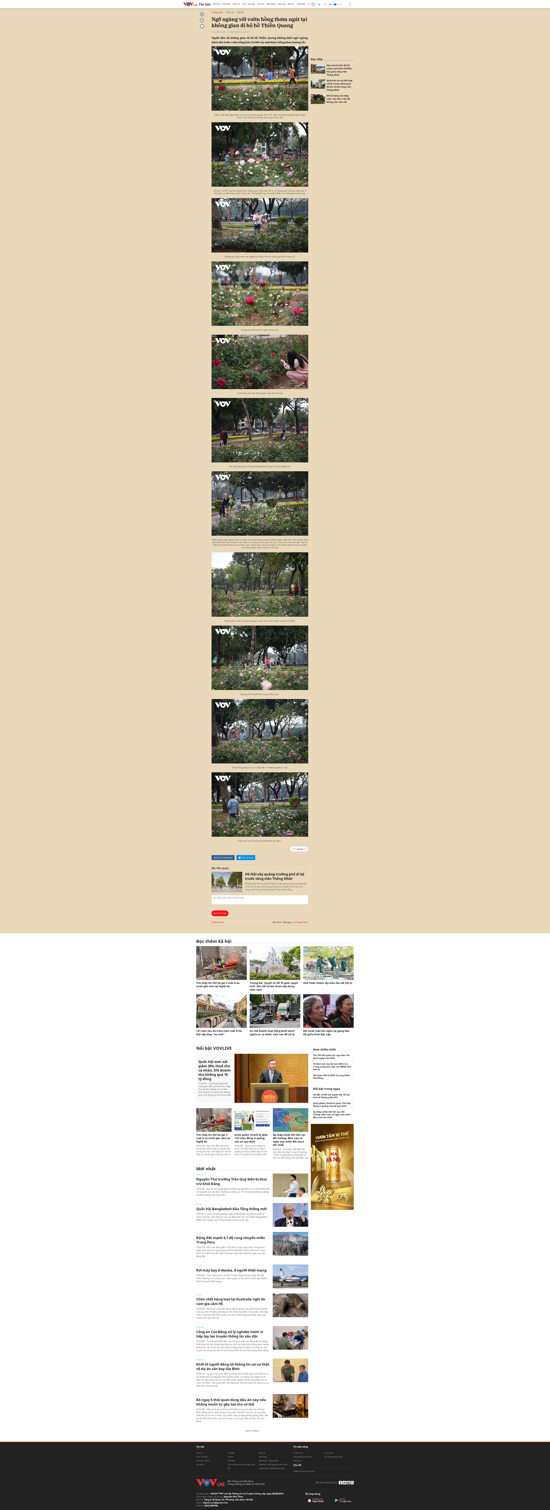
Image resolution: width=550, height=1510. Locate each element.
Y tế (197, 1395)
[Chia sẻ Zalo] (202, 20)
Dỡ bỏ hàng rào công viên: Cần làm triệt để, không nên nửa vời (338, 98)
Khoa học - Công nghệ (268, 1460)
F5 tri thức (328, 1453)
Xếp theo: (276, 922)
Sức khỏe (200, 1464)
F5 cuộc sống (300, 1446)
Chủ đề (297, 1465)
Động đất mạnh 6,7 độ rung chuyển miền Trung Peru (230, 1239)
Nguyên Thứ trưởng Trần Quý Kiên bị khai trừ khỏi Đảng (231, 1181)
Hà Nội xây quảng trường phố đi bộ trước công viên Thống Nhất (274, 876)
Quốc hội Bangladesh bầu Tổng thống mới (231, 1209)
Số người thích (301, 922)
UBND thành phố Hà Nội (303, 1471)
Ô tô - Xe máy (248, 4)
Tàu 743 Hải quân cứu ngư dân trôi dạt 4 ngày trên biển (331, 1056)
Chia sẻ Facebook (224, 857)
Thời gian (287, 922)
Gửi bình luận (220, 913)
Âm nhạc (297, 1460)
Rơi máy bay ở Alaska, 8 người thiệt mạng (231, 1270)
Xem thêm (252, 1430)
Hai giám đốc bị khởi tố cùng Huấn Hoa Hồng (331, 1077)
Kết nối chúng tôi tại (326, 1482)
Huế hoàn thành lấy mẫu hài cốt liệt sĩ (327, 983)
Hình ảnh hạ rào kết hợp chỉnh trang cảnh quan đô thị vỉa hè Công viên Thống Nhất (339, 85)
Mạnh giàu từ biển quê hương (272, 1468)
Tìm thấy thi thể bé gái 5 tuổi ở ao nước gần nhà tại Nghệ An (217, 984)
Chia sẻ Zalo (247, 857)
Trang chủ (217, 12)
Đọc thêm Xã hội (213, 941)
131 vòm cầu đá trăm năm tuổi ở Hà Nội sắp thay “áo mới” (219, 1032)
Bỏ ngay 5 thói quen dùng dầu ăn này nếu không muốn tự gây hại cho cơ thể (231, 1401)
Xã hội (240, 12)
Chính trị (199, 1174)
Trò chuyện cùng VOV (333, 1456)
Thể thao (301, 4)
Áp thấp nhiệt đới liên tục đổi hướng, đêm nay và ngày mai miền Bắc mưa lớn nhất (289, 1140)
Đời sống (271, 4)
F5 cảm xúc (298, 1453)
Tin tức (199, 1204)
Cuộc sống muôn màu (302, 1456)
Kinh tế (236, 4)
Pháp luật (200, 1327)
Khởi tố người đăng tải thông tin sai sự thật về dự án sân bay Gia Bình (232, 1366)
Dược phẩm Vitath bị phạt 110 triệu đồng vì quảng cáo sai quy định (251, 1138)
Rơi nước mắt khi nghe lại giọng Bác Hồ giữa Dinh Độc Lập (326, 1032)
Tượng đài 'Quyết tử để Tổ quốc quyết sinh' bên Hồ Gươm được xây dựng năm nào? (274, 986)
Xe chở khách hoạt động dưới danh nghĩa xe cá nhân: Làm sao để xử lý (272, 1032)
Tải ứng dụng (312, 1493)
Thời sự (216, 4)
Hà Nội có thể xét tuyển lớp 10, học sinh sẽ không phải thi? (331, 1096)
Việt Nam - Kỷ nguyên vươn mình (273, 1464)
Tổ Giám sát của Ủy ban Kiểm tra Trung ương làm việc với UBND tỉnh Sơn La (332, 1066)
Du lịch (261, 4)
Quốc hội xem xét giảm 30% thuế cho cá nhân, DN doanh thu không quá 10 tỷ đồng (214, 1070)
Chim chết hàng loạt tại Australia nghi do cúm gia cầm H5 (230, 1301)
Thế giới (226, 4)
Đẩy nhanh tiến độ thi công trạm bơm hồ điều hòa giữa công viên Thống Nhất (339, 70)
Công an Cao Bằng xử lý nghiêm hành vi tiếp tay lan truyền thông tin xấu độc (229, 1333)
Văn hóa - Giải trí (286, 4)
